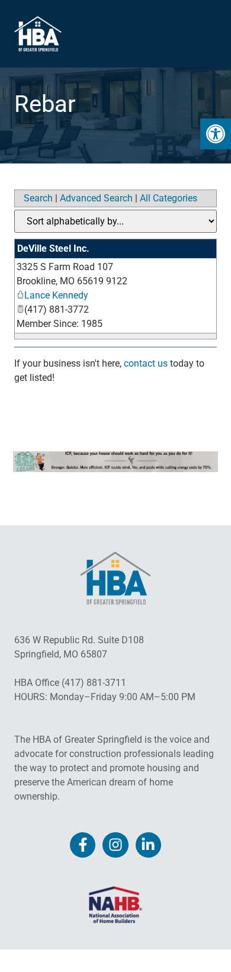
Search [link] (38, 198)
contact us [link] (146, 363)
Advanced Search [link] (96, 198)
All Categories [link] (168, 198)
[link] (215, 133)
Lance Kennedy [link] (56, 295)
